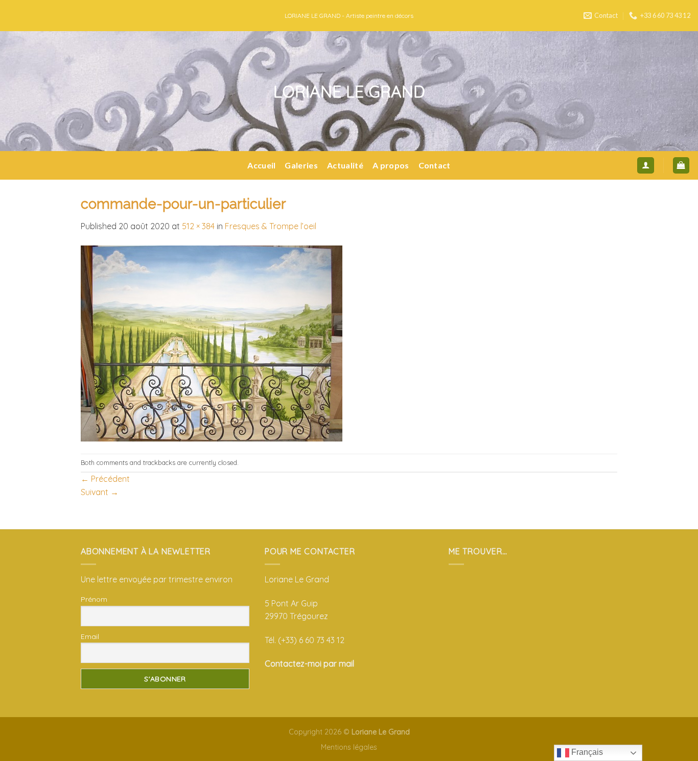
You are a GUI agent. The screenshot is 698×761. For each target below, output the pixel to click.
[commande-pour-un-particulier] (211, 342)
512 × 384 (198, 226)
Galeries (301, 165)
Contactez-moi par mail (309, 663)
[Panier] (681, 165)
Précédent (105, 479)
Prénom (94, 599)
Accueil (261, 165)
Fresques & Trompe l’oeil (270, 226)
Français (586, 752)
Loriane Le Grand (349, 91)
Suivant (100, 492)
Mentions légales (349, 747)
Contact (434, 165)
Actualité (345, 165)
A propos (391, 165)
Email (90, 636)
